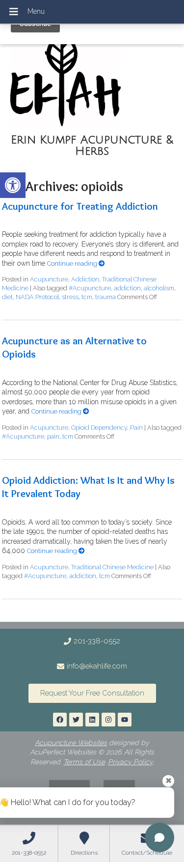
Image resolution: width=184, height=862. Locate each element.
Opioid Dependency (99, 427)
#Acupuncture (90, 288)
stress (70, 297)
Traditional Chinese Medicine (112, 567)
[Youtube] (124, 719)
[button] (13, 185)
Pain (136, 427)
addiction (127, 288)
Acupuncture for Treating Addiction (80, 206)
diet (7, 297)
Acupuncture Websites (71, 743)
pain (53, 436)
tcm (86, 297)
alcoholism (159, 288)
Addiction (85, 279)
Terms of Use (84, 762)
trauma (105, 297)
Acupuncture (49, 279)
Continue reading (73, 263)
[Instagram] (108, 719)
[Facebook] (60, 719)
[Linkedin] (92, 719)
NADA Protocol (37, 297)
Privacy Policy (130, 762)
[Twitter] (76, 719)
